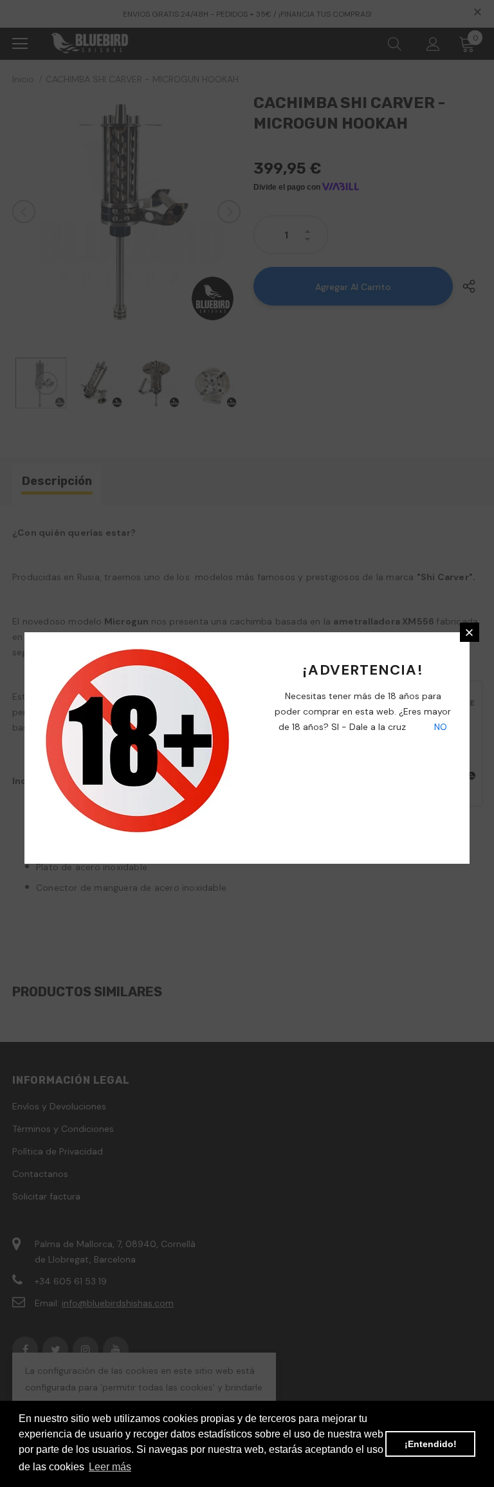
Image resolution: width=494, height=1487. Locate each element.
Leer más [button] (110, 1466)
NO (439, 727)
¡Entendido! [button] (431, 1444)
